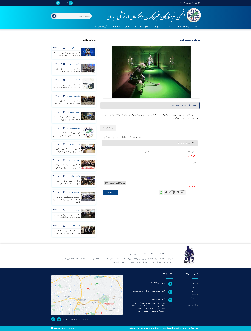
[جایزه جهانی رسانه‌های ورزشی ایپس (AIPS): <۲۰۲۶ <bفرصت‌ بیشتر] (88, 51)
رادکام (63, 328)
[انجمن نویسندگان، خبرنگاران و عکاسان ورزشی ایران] (152, 15)
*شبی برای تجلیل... (73, 160)
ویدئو (194, 294)
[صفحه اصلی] (196, 26)
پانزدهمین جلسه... (73, 96)
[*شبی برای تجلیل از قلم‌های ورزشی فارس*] (88, 164)
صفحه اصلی (192, 283)
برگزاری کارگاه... (75, 176)
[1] (178, 143)
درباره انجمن (192, 287)
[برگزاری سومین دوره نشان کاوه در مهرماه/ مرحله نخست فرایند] (88, 68)
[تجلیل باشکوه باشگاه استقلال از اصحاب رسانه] (88, 229)
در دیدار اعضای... (74, 144)
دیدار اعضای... (75, 210)
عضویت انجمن (191, 298)
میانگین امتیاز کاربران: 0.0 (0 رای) (128, 137)
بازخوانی (161, 191)
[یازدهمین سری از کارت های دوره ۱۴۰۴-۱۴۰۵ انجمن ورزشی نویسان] (88, 132)
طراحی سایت (71, 328)
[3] (184, 143)
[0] (104, 137)
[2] (181, 143)
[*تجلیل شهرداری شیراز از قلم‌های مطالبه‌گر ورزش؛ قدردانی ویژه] (88, 116)
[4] (186, 143)
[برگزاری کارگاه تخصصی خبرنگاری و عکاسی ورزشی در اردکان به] (88, 180)
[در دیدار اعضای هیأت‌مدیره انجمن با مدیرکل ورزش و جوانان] (88, 148)
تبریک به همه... (74, 80)
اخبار (194, 301)
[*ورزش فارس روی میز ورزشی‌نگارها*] (88, 196)
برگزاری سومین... (74, 64)
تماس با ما (192, 290)
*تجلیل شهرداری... (74, 112)
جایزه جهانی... (75, 48)
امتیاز (193, 143)
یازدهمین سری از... (73, 128)
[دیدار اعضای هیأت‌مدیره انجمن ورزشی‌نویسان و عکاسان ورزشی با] (88, 213)
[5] (189, 143)
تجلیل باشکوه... (74, 226)
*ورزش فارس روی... (73, 192)
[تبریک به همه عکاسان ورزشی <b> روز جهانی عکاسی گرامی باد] (88, 84)
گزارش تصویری (190, 305)
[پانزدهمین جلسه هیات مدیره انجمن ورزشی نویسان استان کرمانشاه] (88, 100)
